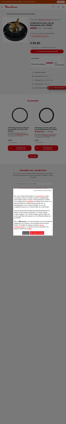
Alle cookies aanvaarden (37, 233)
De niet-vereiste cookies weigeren (43, 190)
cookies (29, 228)
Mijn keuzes (26, 233)
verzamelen (29, 201)
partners (41, 196)
